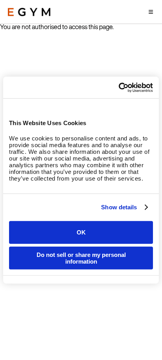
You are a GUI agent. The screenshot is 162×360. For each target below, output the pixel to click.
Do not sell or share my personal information (81, 258)
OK (81, 232)
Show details (119, 207)
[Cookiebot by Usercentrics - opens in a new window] (118, 87)
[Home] (29, 12)
